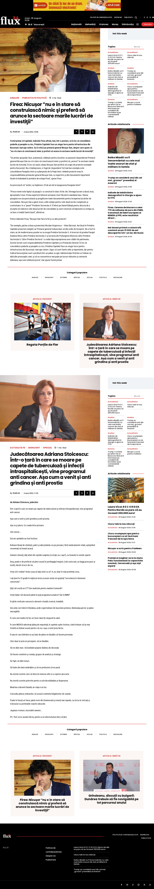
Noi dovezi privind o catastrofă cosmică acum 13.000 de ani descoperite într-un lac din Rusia (125, 230)
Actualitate (113, 52)
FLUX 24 (16, 132)
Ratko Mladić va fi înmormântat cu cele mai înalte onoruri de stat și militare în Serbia (115, 75)
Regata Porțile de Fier (42, 344)
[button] (136, 17)
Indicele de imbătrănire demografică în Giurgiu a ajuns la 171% (115, 91)
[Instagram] (147, 17)
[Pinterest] (87, 131)
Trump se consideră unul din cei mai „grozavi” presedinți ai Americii (135, 75)
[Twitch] (138, 885)
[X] (150, 17)
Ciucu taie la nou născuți (134, 56)
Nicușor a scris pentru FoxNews (134, 103)
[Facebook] (144, 17)
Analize (14, 98)
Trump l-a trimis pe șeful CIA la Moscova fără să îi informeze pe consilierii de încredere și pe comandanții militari (116, 109)
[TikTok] (133, 885)
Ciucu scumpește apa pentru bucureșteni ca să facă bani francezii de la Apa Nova (135, 91)
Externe (111, 99)
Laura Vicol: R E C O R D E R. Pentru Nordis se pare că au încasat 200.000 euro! (115, 59)
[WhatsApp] (92, 131)
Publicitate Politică (34, 98)
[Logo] (7, 836)
